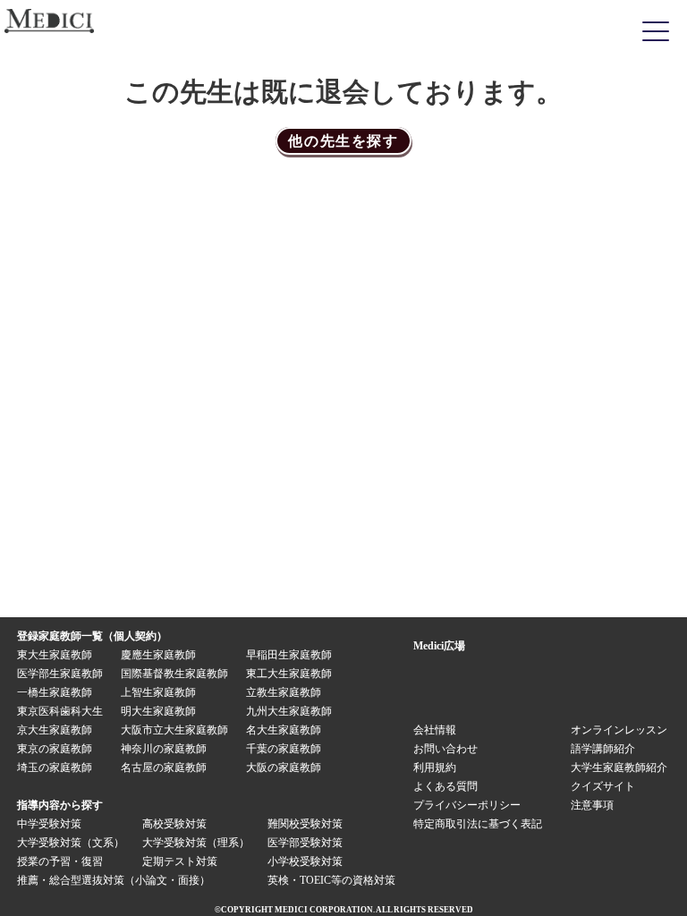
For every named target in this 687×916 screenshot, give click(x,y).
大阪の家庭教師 (283, 767)
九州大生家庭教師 (289, 711)
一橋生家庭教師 (54, 692)
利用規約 (434, 767)
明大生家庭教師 (158, 711)
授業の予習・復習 (60, 861)
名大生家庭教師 (283, 730)
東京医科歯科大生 (60, 711)
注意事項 (592, 805)
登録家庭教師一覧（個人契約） (92, 636)
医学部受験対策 (305, 842)
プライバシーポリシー (467, 805)
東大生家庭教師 (54, 655)
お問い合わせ (445, 748)
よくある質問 (445, 786)
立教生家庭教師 (283, 692)
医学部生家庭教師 (60, 673)
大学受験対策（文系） (70, 842)
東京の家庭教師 (54, 748)
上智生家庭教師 (158, 692)
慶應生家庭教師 (158, 655)
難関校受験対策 (305, 824)
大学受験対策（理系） (196, 842)
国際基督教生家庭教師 (174, 673)
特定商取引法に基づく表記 (483, 824)
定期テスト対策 (179, 861)
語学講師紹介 (603, 748)
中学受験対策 (49, 824)
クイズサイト (603, 786)
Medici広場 (439, 646)
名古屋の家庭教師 (164, 767)
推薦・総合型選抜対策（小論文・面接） (113, 880)
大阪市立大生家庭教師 (174, 730)
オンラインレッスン (619, 730)
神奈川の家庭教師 (164, 748)
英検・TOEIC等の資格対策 (331, 880)
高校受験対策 (174, 824)
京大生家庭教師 (54, 730)
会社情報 (434, 730)
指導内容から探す (60, 805)
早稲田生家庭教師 (289, 655)
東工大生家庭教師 (289, 673)
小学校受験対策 (305, 861)
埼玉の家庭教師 (54, 767)
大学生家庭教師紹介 (619, 767)
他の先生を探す (343, 140)
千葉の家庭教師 (283, 748)
